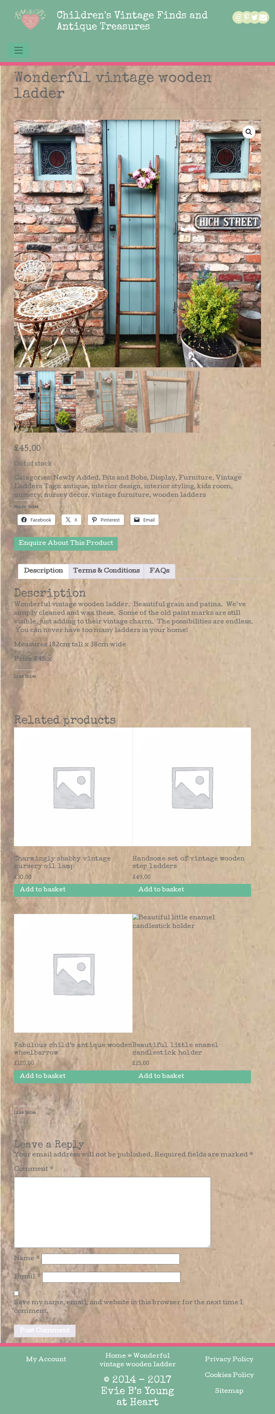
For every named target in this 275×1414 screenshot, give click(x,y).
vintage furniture (120, 495)
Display (162, 478)
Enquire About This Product (66, 544)
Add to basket (43, 890)
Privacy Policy (229, 1360)
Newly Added (76, 478)
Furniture (195, 478)
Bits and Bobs (124, 478)
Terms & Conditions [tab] (106, 571)
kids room (214, 487)
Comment (34, 1169)
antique (75, 487)
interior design (116, 487)
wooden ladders (179, 495)
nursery (27, 495)
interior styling (169, 487)
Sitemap (229, 1392)
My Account (46, 1360)
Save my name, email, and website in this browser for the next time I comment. (128, 1307)
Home (115, 1356)
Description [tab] (43, 571)
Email (27, 1277)
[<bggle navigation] (19, 50)
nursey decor (66, 495)
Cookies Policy (229, 1376)
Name (27, 1259)
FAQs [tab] (159, 571)
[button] (248, 132)
